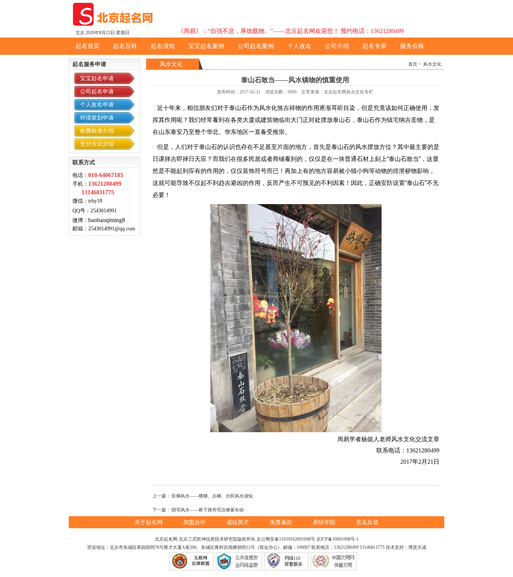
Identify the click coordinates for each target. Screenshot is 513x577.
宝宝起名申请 (97, 78)
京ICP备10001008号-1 (337, 539)
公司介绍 (337, 46)
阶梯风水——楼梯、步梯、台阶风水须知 (212, 496)
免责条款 (282, 522)
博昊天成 (417, 547)
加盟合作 (195, 522)
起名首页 (87, 46)
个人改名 (299, 46)
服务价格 (412, 46)
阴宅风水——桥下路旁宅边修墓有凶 (208, 509)
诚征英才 (238, 522)
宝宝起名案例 (206, 46)
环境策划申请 (97, 118)
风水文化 (432, 64)
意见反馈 (367, 522)
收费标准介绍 (97, 131)
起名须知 (163, 46)
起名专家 (374, 46)
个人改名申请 (97, 105)
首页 (412, 64)
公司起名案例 (256, 46)
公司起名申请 (97, 92)
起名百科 (125, 46)
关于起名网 (149, 522)
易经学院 (325, 522)
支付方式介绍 (97, 144)
